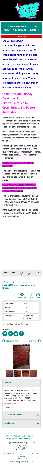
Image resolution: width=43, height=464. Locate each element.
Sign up (30, 436)
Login (24, 436)
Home (7, 436)
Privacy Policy (24, 438)
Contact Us (15, 436)
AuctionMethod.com (27, 462)
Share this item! (8, 329)
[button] (21, 356)
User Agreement (11, 438)
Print (38, 298)
